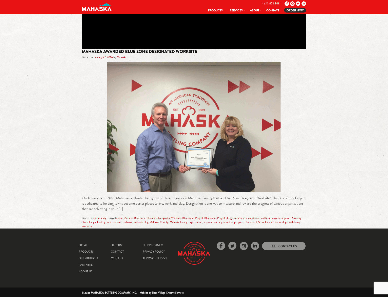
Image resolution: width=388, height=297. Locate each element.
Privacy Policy (154, 252)
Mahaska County (159, 222)
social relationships (277, 222)
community (240, 218)
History (116, 245)
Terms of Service (155, 258)
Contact (272, 10)
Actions (128, 218)
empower (286, 218)
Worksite (87, 226)
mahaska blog (141, 222)
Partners (86, 265)
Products (215, 10)
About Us (85, 271)
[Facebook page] (286, 3)
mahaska (127, 222)
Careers (117, 258)
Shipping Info (153, 245)
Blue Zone (139, 218)
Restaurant (251, 222)
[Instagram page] (292, 3)
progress (239, 222)
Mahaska (122, 57)
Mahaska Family (179, 222)
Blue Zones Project (192, 218)
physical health (211, 222)
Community (99, 218)
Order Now (295, 10)
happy (92, 222)
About (254, 10)
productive (227, 222)
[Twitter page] (297, 3)
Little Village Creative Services (168, 293)
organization (195, 222)
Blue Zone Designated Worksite (164, 218)
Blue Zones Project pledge (218, 218)
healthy (101, 222)
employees (274, 218)
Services (236, 10)
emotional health (257, 218)
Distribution (88, 258)
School (262, 222)
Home (83, 245)
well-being (294, 222)
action (119, 218)
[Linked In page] (303, 3)
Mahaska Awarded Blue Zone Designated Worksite (139, 51)
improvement (114, 222)
